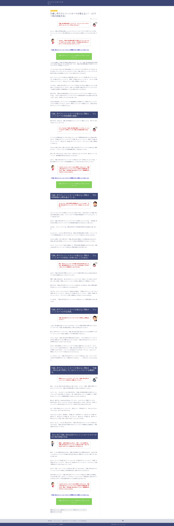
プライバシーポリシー (53, 524)
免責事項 (61, 524)
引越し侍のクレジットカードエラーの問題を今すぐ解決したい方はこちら (70, 49)
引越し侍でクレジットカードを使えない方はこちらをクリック (74, 56)
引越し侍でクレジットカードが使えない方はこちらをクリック (74, 184)
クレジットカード (54, 10)
